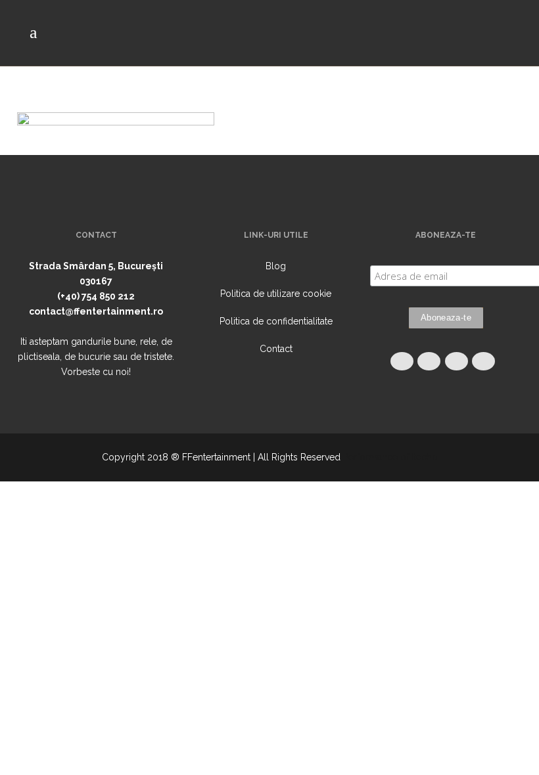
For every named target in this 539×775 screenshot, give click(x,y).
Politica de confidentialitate (276, 321)
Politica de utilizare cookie (275, 293)
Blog (276, 266)
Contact (276, 348)
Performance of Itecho (390, 457)
